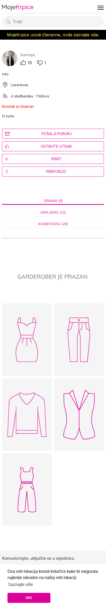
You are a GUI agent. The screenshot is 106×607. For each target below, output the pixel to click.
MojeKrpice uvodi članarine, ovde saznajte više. (53, 34)
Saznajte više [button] (20, 584)
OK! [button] (28, 598)
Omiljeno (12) (53, 212)
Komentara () (53, 224)
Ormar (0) (53, 201)
